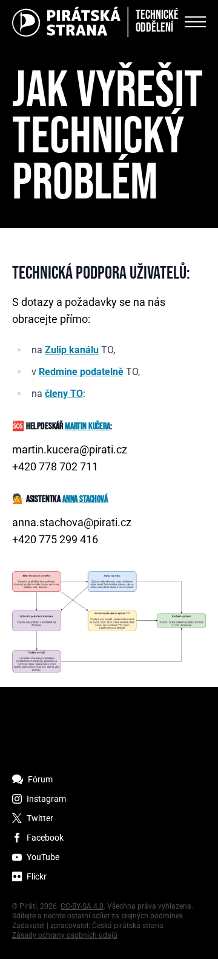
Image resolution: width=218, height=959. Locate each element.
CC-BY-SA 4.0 (82, 906)
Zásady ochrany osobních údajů (64, 935)
